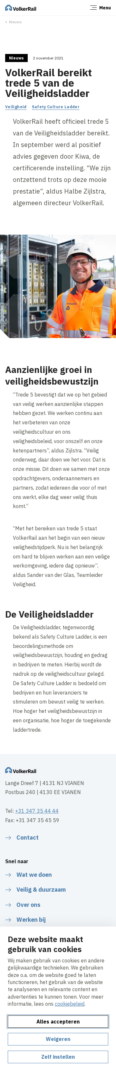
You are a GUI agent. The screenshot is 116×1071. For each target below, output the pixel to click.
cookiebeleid (69, 1004)
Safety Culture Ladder (56, 106)
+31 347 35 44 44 (37, 811)
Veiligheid (16, 106)
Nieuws (15, 21)
